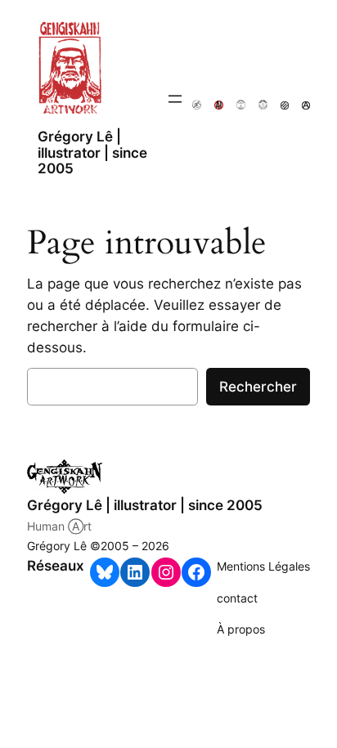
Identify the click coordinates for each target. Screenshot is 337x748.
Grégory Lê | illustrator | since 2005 (92, 152)
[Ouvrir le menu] (175, 99)
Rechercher (258, 386)
